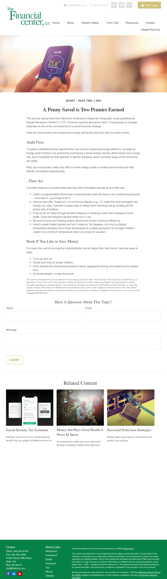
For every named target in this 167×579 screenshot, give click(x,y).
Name (9, 308)
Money (49, 571)
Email (88, 308)
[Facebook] (129, 5)
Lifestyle (50, 575)
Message (11, 330)
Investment (51, 555)
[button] (56, 22)
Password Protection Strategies (129, 429)
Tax (47, 567)
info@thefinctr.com (76, 5)
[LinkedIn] (114, 5)
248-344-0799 (100, 5)
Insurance (51, 563)
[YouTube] (122, 5)
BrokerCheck (128, 548)
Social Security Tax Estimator (27, 429)
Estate (49, 559)
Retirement (51, 551)
